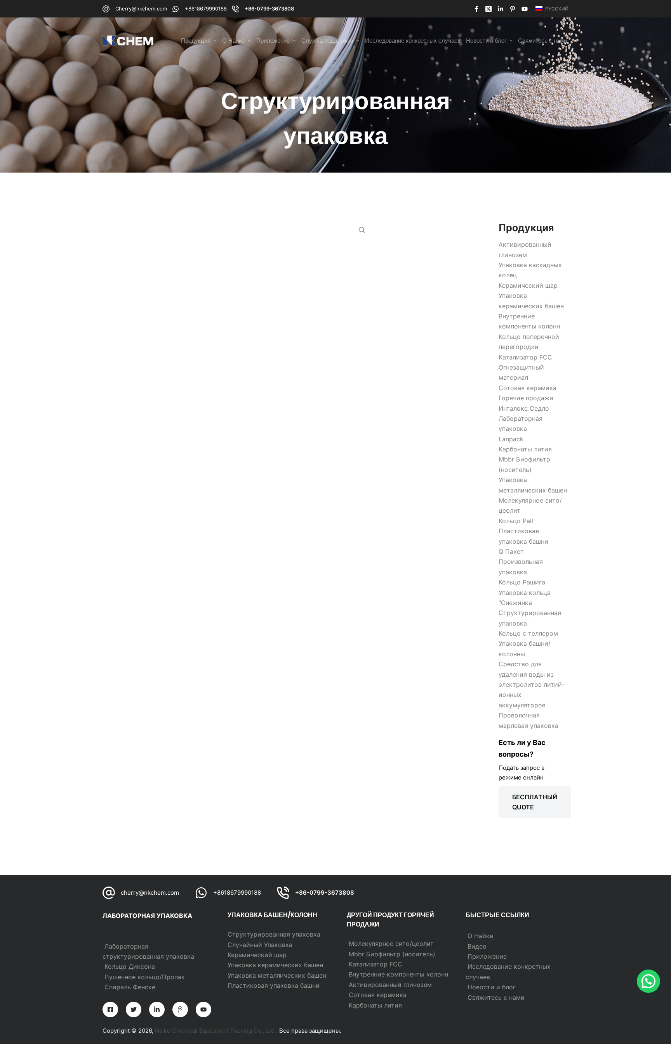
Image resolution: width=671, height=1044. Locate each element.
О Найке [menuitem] (233, 40)
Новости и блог (492, 987)
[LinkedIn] (500, 9)
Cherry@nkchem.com (141, 8)
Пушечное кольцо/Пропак (144, 977)
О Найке (480, 936)
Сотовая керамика (378, 995)
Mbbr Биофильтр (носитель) (392, 954)
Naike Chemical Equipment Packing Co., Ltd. (215, 1030)
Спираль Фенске (129, 987)
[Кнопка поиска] (361, 229)
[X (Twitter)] (488, 9)
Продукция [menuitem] (195, 40)
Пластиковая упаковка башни (274, 985)
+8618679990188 (206, 8)
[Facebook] (476, 9)
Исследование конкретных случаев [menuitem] (413, 40)
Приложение (487, 956)
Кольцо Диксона (129, 966)
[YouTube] (525, 9)
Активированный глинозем (390, 985)
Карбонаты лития (375, 1005)
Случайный (246, 945)
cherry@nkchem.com (150, 892)
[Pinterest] (512, 9)
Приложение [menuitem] (273, 40)
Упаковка (278, 945)
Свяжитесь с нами (496, 997)
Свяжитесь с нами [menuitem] (542, 40)
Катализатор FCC (375, 964)
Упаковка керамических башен (275, 965)
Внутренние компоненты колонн (398, 974)
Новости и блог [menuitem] (486, 40)
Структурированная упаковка (274, 934)
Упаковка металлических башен (277, 975)
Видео (477, 946)
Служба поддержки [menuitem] (327, 40)
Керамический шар (257, 955)
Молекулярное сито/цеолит (391, 943)
